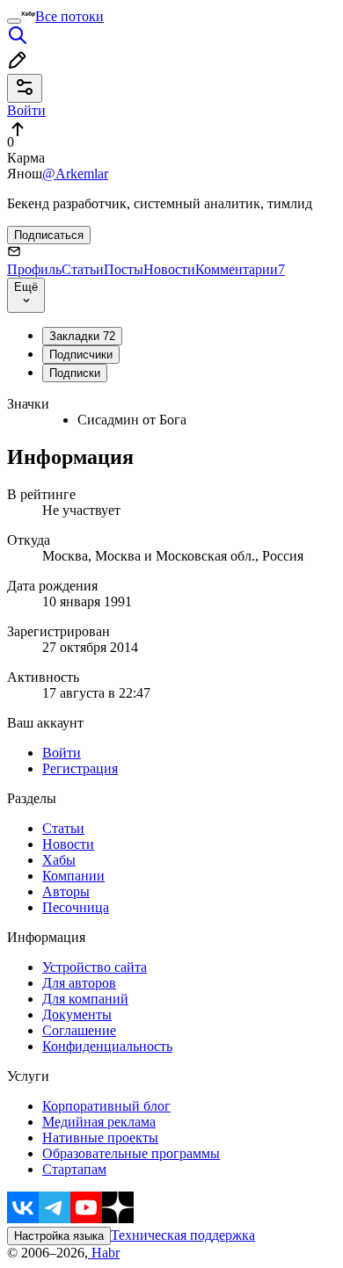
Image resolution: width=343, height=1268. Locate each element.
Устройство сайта (94, 967)
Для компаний (85, 998)
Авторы (66, 891)
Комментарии (240, 269)
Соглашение (79, 1030)
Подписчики (81, 354)
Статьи (83, 269)
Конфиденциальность (107, 1046)
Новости (169, 269)
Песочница (75, 907)
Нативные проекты (100, 1137)
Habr (104, 1252)
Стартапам (74, 1169)
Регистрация (80, 768)
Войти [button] (26, 110)
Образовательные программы (131, 1153)
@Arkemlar (75, 173)
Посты (123, 269)
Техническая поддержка (183, 1235)
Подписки (74, 373)
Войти (61, 752)
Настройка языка (59, 1236)
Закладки (82, 336)
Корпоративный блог (106, 1105)
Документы (77, 1014)
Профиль (34, 269)
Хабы (59, 859)
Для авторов (79, 982)
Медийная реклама (99, 1121)
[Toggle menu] (14, 21)
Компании (73, 875)
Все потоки (69, 16)
